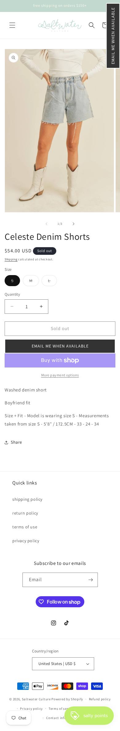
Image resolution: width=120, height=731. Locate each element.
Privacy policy (31, 708)
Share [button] (16, 442)
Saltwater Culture (36, 699)
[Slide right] (73, 224)
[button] (113, 35)
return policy (25, 513)
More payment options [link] (60, 375)
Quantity (12, 294)
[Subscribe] (91, 580)
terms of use (24, 527)
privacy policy (25, 540)
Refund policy (100, 699)
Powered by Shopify (67, 699)
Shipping (11, 259)
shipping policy (27, 499)
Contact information (62, 718)
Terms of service (61, 708)
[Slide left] (46, 224)
